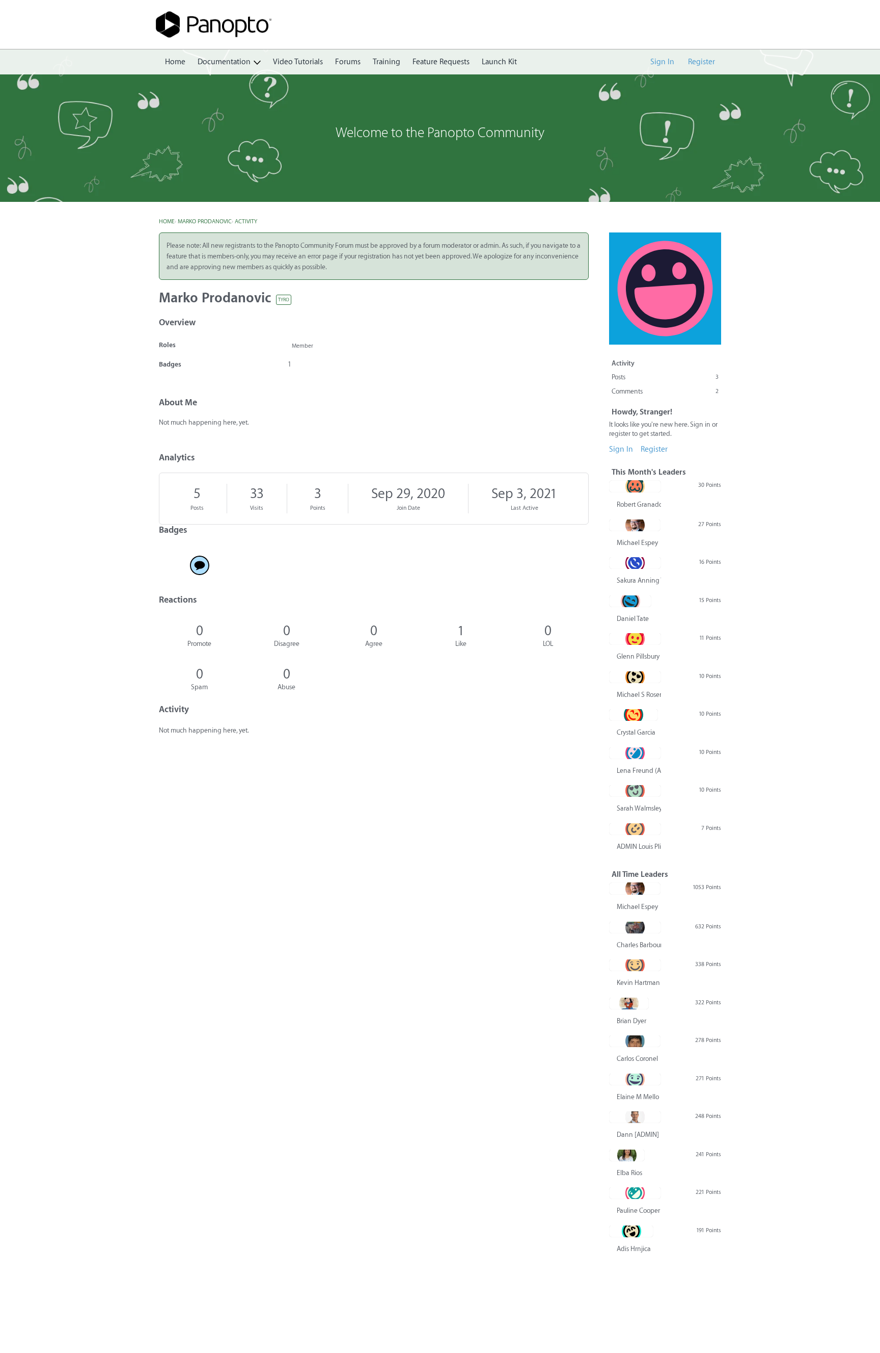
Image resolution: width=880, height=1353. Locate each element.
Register (701, 62)
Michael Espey (637, 543)
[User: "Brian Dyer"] (629, 1003)
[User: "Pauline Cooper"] (635, 1193)
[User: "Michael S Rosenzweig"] (635, 677)
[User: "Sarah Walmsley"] (635, 791)
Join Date (408, 508)
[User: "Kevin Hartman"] (635, 965)
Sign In (662, 62)
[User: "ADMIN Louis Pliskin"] (635, 829)
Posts (197, 508)
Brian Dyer (631, 1021)
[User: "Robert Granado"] (635, 486)
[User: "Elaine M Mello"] (635, 1079)
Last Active (524, 508)
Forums (348, 62)
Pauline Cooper (638, 1210)
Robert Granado (639, 504)
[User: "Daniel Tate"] (630, 601)
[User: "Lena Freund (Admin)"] (635, 753)
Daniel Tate (633, 618)
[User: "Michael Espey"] (635, 525)
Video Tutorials (298, 62)
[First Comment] (199, 565)
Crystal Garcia (636, 732)
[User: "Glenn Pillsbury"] (635, 639)
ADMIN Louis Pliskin (639, 846)
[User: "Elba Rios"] (627, 1155)
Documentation (224, 62)
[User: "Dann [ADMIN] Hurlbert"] (635, 1117)
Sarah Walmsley (639, 808)
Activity (623, 363)
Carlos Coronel (637, 1058)
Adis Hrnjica (634, 1249)
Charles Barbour (639, 945)
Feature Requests (441, 62)
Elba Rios (629, 1173)
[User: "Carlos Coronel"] (635, 1041)
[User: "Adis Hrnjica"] (631, 1231)
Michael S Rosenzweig (639, 694)
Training (386, 62)
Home (175, 62)
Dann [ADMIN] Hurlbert (639, 1134)
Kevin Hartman (638, 982)
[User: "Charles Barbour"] (635, 927)
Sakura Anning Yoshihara (639, 580)
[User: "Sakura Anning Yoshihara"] (635, 563)
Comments (665, 391)
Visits (256, 508)
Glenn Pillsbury (638, 656)
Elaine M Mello (638, 1097)
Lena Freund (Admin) (639, 770)
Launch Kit (499, 62)
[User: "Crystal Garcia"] (633, 715)
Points (317, 508)
